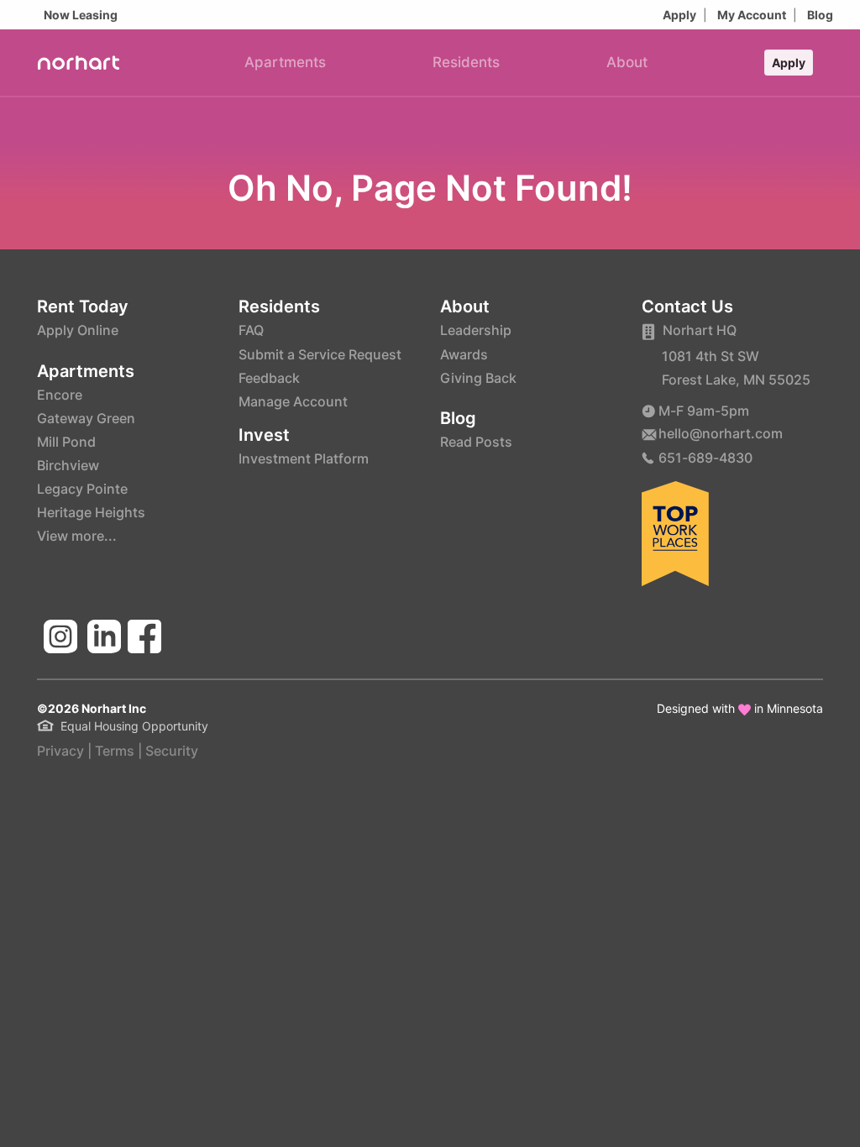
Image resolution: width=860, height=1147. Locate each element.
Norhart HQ (700, 330)
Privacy (60, 750)
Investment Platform (304, 458)
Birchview (68, 465)
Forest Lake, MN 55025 (736, 379)
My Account (751, 15)
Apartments (285, 62)
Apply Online (77, 330)
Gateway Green (86, 418)
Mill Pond (66, 441)
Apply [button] (788, 62)
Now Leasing (81, 15)
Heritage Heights (91, 512)
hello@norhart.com (720, 433)
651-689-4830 (705, 457)
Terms (114, 750)
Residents (466, 62)
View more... (77, 535)
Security (171, 750)
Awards (464, 354)
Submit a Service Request (320, 354)
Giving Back (478, 377)
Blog (820, 15)
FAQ (251, 330)
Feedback (269, 377)
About (627, 62)
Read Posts (476, 441)
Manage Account (293, 401)
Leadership (475, 330)
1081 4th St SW (710, 356)
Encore (59, 394)
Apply (679, 15)
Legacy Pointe (82, 488)
